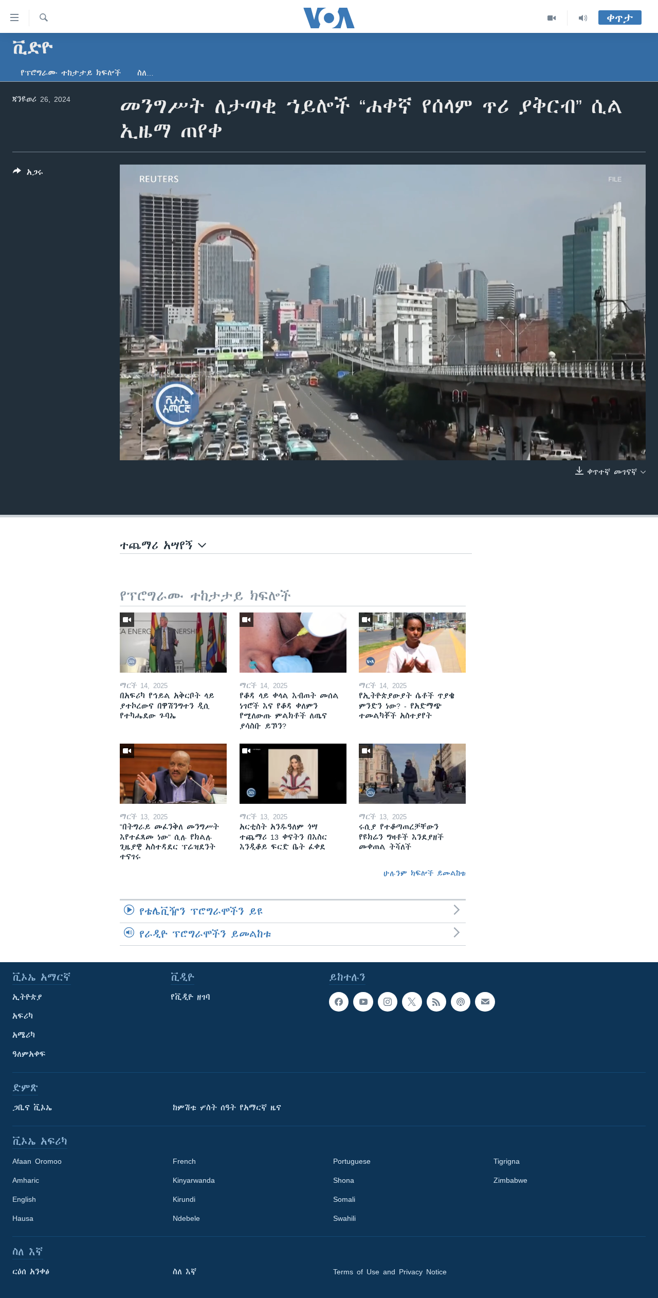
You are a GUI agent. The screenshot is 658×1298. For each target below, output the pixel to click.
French (184, 1161)
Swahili (344, 1218)
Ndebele (186, 1218)
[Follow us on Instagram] (387, 1002)
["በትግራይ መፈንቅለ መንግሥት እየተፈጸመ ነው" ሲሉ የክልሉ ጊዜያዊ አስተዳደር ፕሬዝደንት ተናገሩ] (173, 774)
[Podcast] (460, 1002)
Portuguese (352, 1161)
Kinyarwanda (194, 1180)
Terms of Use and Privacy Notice (390, 1271)
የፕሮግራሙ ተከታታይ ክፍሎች (71, 73)
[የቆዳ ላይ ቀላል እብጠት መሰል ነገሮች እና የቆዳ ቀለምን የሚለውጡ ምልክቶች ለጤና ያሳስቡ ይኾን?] (293, 642)
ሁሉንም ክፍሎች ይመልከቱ (424, 873)
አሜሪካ (23, 1035)
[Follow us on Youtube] (363, 1002)
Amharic (25, 1180)
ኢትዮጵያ (27, 997)
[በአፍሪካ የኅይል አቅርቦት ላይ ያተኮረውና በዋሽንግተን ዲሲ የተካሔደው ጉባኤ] (173, 642)
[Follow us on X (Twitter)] (412, 1002)
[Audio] (583, 18)
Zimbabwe (510, 1180)
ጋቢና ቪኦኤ (32, 1107)
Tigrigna (507, 1161)
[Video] (552, 18)
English (24, 1199)
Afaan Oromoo (37, 1161)
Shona (343, 1180)
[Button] (28, 174)
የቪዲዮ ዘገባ (190, 997)
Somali (344, 1199)
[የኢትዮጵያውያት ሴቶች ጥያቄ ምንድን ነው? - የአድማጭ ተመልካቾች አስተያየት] (412, 642)
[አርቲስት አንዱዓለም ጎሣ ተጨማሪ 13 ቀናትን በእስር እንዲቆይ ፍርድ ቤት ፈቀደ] (293, 774)
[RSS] (436, 1002)
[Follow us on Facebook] (339, 1002)
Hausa (22, 1218)
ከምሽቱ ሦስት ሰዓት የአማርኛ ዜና (227, 1107)
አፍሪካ (22, 1016)
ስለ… (145, 73)
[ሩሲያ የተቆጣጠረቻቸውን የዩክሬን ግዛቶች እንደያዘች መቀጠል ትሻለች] (412, 774)
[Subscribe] (485, 1002)
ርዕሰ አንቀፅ (30, 1271)
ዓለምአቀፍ (29, 1054)
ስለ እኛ (184, 1271)
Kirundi (184, 1199)
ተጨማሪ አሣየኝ (159, 545)
